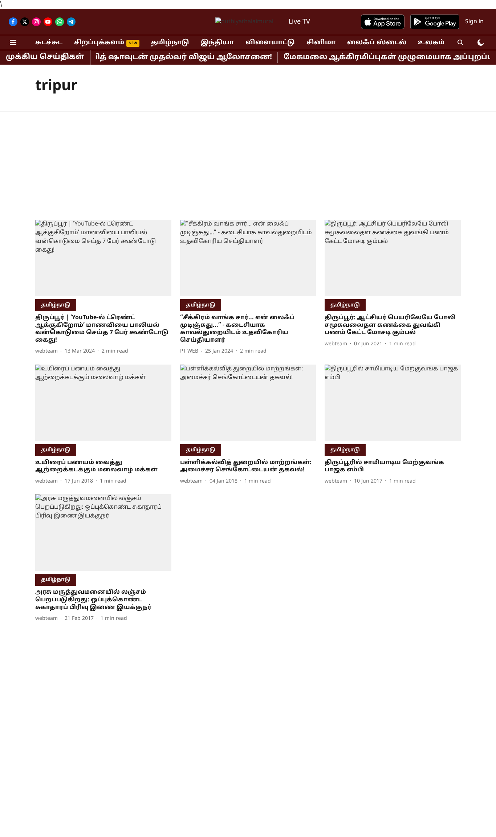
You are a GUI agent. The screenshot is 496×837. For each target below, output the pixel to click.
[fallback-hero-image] (103, 258)
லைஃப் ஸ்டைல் (376, 42)
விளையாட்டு (270, 42)
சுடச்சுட (48, 42)
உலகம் (431, 42)
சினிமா (321, 42)
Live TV (299, 22)
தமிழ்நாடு (170, 42)
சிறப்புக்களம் (99, 42)
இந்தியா (217, 42)
